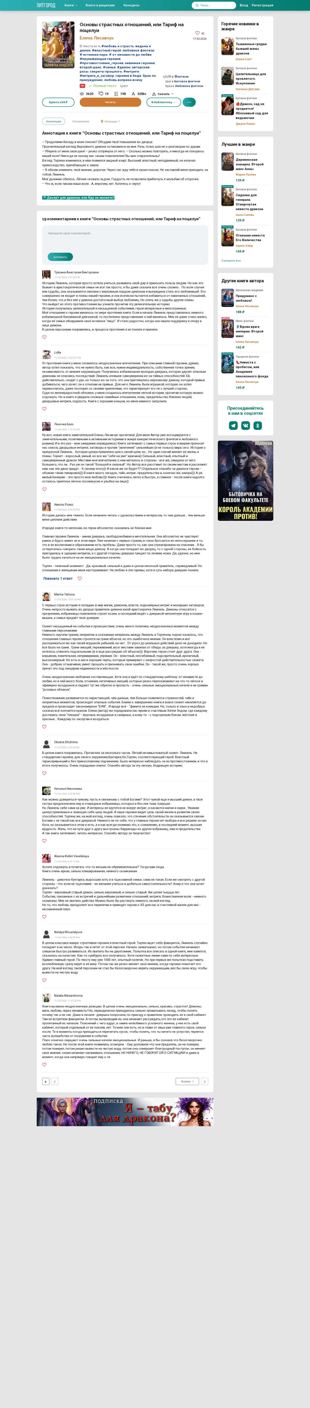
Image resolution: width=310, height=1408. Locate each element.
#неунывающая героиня (100, 59)
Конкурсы (132, 5)
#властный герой (106, 50)
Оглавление (80, 121)
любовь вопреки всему (123, 80)
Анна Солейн (245, 214)
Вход (244, 5)
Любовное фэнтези (189, 86)
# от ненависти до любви (130, 55)
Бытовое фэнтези (187, 81)
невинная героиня (140, 63)
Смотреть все (231, 260)
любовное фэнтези (138, 50)
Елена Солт (244, 59)
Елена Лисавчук (97, 37)
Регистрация (262, 5)
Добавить (60, 257)
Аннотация (53, 121)
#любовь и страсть (117, 46)
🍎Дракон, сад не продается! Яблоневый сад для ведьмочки (227, 106)
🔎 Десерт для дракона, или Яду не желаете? (78, 198)
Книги (69, 5)
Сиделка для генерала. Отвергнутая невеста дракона (227, 197)
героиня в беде (128, 76)
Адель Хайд (244, 245)
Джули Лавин (245, 123)
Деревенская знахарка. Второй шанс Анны (227, 162)
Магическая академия (249, 290)
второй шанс (90, 67)
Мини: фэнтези (245, 321)
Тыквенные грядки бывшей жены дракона (227, 46)
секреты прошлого (106, 71)
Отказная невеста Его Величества (227, 237)
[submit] (197, 5)
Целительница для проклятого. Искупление (227, 76)
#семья (109, 67)
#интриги (131, 71)
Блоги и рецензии (100, 5)
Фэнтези (181, 76)
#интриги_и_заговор (97, 76)
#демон (123, 67)
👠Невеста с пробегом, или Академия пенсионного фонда (227, 364)
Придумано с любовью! (227, 298)
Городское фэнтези (247, 356)
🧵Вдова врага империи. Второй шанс (227, 329)
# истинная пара (94, 55)
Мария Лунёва (246, 174)
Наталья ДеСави (247, 89)
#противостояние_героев (101, 63)
